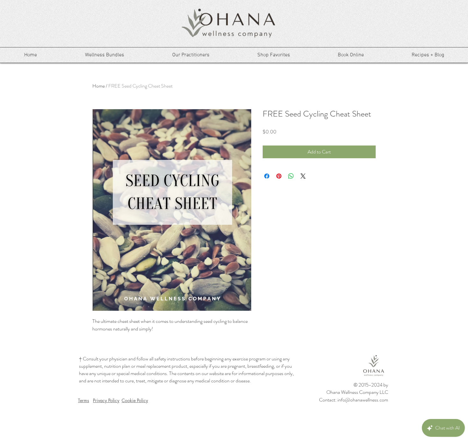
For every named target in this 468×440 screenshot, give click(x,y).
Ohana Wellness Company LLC (357, 392)
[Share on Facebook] (267, 176)
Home (98, 85)
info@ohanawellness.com (362, 399)
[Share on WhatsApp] (291, 176)
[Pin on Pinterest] (279, 176)
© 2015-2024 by (370, 384)
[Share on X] (303, 176)
